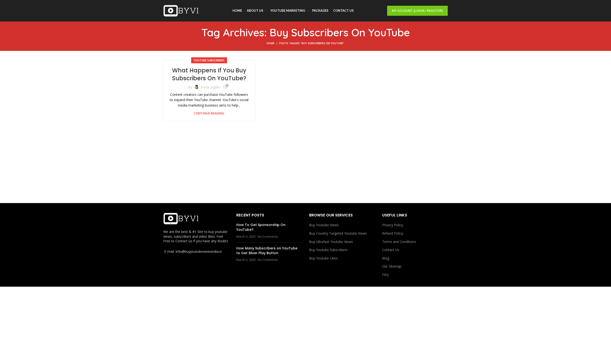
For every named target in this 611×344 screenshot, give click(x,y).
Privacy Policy (392, 225)
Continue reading (209, 113)
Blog (385, 258)
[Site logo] (181, 10)
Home (270, 43)
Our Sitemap (391, 266)
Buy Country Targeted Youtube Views (338, 233)
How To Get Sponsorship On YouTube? (260, 227)
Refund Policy (392, 233)
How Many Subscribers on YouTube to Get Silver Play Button (266, 250)
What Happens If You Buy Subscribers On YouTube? (209, 74)
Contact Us (390, 249)
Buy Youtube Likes (323, 258)
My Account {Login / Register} (417, 10)
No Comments (268, 237)
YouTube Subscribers (209, 60)
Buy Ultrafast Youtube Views (331, 241)
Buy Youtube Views (324, 225)
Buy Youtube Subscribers (328, 249)
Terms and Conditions (399, 241)
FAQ (385, 274)
